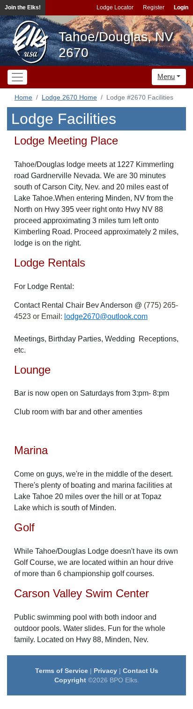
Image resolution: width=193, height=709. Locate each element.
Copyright (70, 680)
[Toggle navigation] (17, 77)
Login (181, 7)
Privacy (105, 670)
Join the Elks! (23, 7)
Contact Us (140, 670)
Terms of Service (61, 670)
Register (153, 7)
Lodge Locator (115, 7)
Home (23, 97)
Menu (166, 76)
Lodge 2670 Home (69, 97)
